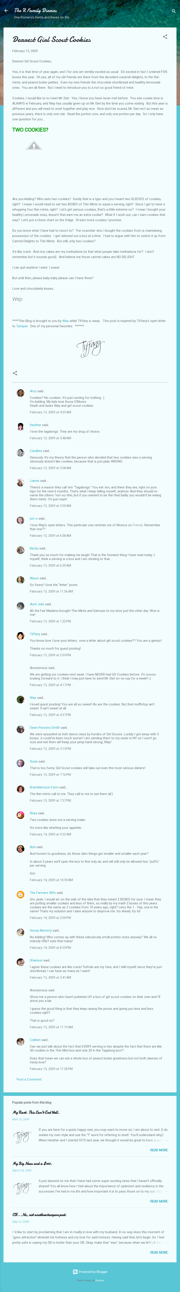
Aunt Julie (37, 604)
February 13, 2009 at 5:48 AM (50, 438)
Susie (34, 761)
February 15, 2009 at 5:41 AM (50, 977)
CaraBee (36, 451)
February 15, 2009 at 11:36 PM (51, 1069)
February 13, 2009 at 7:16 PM (50, 775)
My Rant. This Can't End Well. (35, 1112)
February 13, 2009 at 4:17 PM (50, 685)
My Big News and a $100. (32, 1163)
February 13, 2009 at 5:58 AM (50, 468)
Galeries (99, 1280)
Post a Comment (29, 1079)
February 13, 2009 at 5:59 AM (50, 506)
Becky (34, 548)
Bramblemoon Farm (44, 787)
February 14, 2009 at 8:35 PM (50, 948)
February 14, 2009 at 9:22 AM (50, 834)
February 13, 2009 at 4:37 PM (50, 715)
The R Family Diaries (35, 10)
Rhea (33, 813)
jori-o (34, 518)
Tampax (22, 326)
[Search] (173, 12)
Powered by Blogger (93, 1272)
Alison (34, 578)
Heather (35, 425)
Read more (159, 1150)
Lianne (34, 481)
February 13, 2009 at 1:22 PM (50, 621)
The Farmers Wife (43, 893)
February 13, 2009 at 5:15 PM (50, 749)
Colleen (35, 1040)
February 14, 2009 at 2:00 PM (50, 918)
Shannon (36, 960)
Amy (33, 391)
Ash (33, 847)
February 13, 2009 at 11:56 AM (51, 591)
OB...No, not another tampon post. (39, 1215)
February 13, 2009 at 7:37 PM (50, 800)
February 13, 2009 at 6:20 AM (50, 565)
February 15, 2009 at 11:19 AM (51, 1027)
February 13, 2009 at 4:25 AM (50, 412)
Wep (65, 321)
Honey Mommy (41, 930)
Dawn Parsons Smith (45, 728)
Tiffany (35, 634)
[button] (165, 37)
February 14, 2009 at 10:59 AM (51, 880)
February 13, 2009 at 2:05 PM (50, 655)
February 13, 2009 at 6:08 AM (50, 536)
